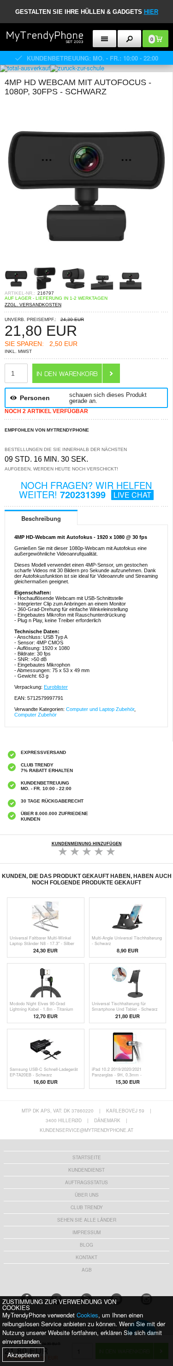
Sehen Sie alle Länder (86, 1220)
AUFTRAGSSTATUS (86, 1182)
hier (151, 11)
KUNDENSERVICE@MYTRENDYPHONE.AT (86, 1130)
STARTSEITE (86, 1157)
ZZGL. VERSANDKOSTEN (33, 304)
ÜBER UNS (87, 1195)
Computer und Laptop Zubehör (100, 709)
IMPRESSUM (86, 1232)
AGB (87, 1270)
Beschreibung (41, 518)
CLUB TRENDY (87, 1207)
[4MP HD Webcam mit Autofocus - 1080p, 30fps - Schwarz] (86, 264)
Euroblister (56, 687)
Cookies (87, 1314)
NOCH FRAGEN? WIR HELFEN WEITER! (85, 489)
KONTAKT (86, 1257)
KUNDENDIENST (86, 1170)
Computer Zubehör (35, 714)
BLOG (86, 1245)
